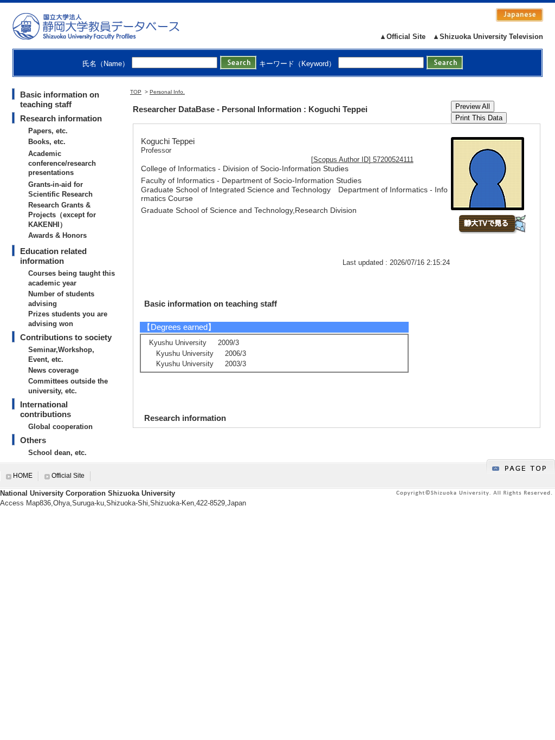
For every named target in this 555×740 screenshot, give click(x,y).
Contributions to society (66, 337)
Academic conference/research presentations (62, 163)
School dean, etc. (57, 453)
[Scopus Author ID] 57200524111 (362, 159)
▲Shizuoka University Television (488, 37)
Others (33, 440)
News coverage (53, 370)
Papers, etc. (48, 131)
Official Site (68, 475)
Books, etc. (47, 142)
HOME (23, 475)
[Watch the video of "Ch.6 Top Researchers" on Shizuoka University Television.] (491, 232)
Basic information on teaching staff (59, 99)
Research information (61, 118)
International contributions (45, 409)
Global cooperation (60, 427)
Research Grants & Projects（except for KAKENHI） (62, 215)
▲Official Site (402, 37)
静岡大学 (107, 26)
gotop (521, 466)
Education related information (53, 255)
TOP (135, 92)
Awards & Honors (57, 235)
